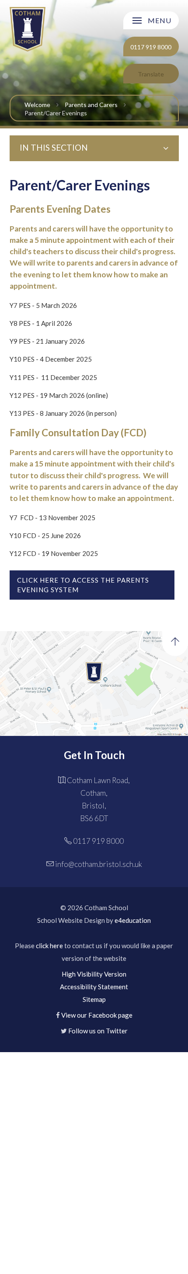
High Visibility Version (94, 974)
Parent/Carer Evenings (55, 113)
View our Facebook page (96, 1015)
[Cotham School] (28, 29)
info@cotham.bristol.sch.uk (98, 864)
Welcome (37, 104)
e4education (133, 920)
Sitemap (94, 999)
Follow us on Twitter (98, 1031)
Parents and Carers (91, 104)
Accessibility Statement (94, 987)
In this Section (54, 147)
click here (49, 945)
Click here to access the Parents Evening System (83, 585)
